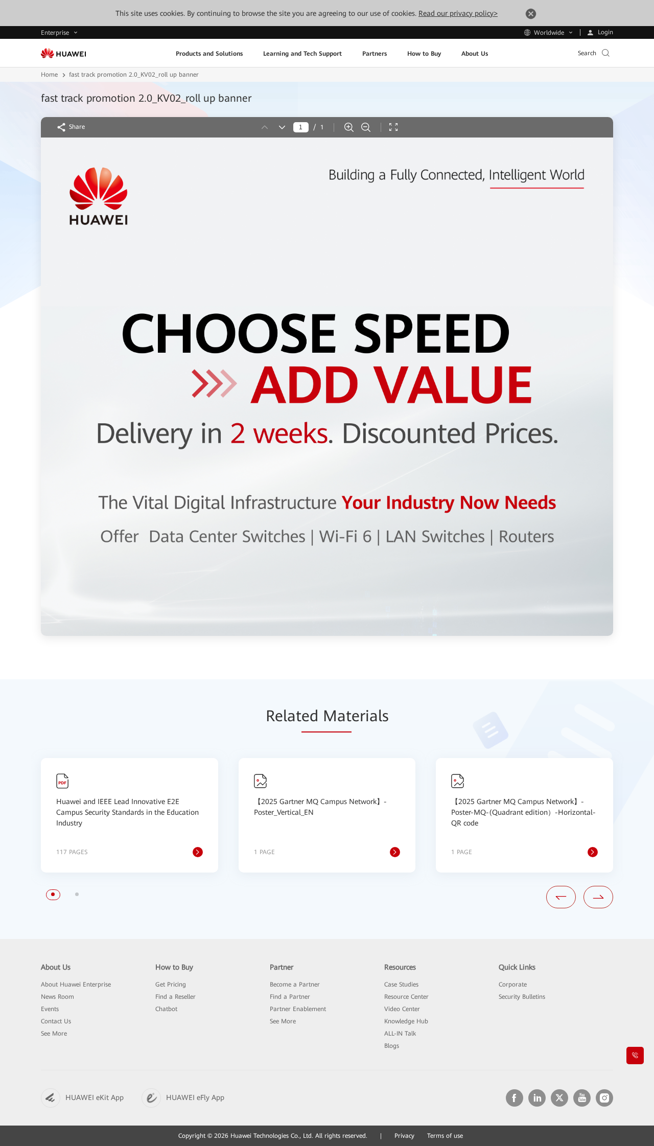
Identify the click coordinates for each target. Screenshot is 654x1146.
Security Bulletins (522, 996)
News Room (57, 996)
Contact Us (56, 1021)
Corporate (513, 984)
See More (54, 1033)
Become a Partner (295, 984)
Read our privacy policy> (458, 13)
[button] (53, 894)
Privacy (404, 1135)
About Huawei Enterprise (76, 984)
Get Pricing (170, 984)
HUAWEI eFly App (195, 1097)
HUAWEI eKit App (94, 1097)
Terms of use (445, 1135)
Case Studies (401, 984)
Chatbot (166, 1009)
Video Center (402, 1009)
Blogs (391, 1045)
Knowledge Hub (406, 1021)
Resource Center (406, 996)
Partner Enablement (298, 1009)
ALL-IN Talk (400, 1033)
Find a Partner (290, 996)
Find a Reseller (175, 996)
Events (50, 1009)
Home (49, 74)
